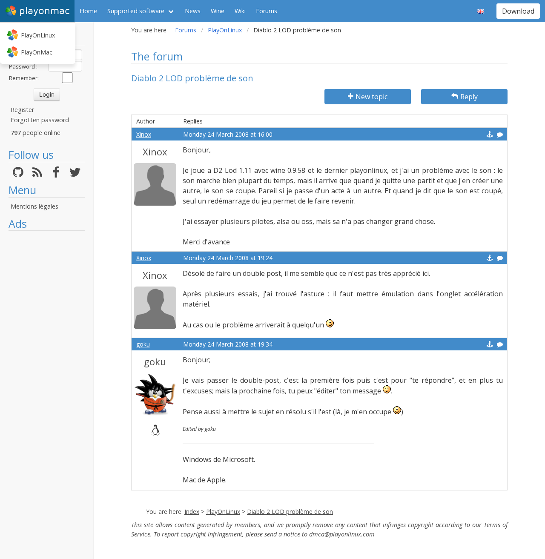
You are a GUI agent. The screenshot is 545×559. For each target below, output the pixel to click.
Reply (469, 96)
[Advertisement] (47, 362)
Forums (266, 11)
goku (143, 344)
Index (191, 511)
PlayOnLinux (38, 35)
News (193, 11)
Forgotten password (40, 120)
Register (22, 110)
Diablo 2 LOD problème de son (290, 511)
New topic (371, 96)
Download (518, 11)
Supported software (135, 11)
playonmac (44, 11)
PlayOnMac (36, 52)
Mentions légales (34, 206)
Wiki (240, 11)
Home (88, 11)
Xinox (143, 134)
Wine (217, 11)
